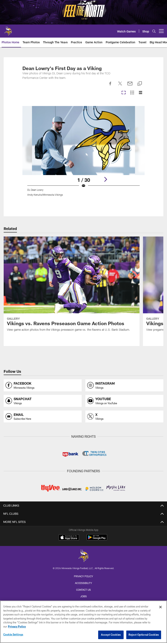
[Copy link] (139, 83)
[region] (83, 622)
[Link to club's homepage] (8, 29)
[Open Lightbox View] (83, 153)
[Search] (154, 31)
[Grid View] (132, 92)
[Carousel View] (124, 92)
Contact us (83, 589)
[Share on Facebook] (110, 85)
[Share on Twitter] (120, 85)
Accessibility (83, 583)
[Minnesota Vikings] (83, 556)
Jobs (83, 596)
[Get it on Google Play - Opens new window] (97, 539)
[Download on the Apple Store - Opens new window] (69, 537)
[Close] (160, 607)
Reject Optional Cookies (144, 634)
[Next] (105, 179)
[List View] (140, 92)
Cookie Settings (13, 634)
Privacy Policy (83, 576)
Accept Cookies (111, 634)
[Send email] (130, 85)
